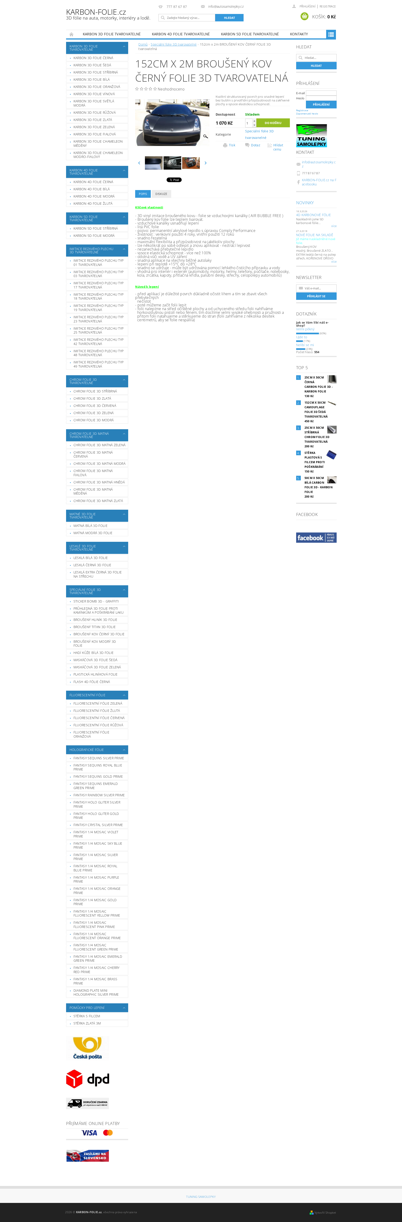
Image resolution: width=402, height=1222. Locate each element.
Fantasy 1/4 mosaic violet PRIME (96, 834)
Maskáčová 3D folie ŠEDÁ (95, 660)
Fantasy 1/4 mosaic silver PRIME (96, 857)
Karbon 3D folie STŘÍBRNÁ (96, 72)
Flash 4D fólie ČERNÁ (92, 682)
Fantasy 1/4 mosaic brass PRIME (95, 981)
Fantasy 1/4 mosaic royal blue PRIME (95, 868)
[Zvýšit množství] (254, 121)
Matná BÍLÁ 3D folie (90, 525)
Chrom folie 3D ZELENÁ (94, 413)
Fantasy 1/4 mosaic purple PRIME (96, 879)
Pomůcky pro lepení (87, 1007)
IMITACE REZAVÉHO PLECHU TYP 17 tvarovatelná (99, 285)
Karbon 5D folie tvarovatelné (250, 34)
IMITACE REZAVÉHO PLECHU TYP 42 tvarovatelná (99, 341)
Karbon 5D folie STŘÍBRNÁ (96, 228)
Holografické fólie (87, 749)
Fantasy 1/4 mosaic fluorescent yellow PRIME (97, 913)
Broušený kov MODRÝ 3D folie (95, 643)
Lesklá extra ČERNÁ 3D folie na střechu (98, 574)
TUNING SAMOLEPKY (201, 1196)
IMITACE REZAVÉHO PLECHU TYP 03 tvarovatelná (99, 274)
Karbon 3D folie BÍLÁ (92, 79)
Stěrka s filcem (87, 1016)
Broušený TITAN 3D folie (95, 627)
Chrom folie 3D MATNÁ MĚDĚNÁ (93, 491)
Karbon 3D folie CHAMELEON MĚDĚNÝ (98, 143)
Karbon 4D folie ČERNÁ (93, 182)
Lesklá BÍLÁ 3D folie (91, 558)
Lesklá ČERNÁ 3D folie (92, 565)
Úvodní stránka (71, 34)
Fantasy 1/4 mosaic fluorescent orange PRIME (97, 936)
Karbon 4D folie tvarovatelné (181, 34)
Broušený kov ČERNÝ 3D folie (99, 634)
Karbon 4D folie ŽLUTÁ (93, 203)
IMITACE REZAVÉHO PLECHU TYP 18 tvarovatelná (99, 296)
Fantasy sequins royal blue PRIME (98, 767)
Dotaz (255, 145)
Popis (143, 194)
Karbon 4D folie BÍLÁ (92, 189)
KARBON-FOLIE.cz (108, 14)
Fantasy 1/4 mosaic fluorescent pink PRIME (94, 924)
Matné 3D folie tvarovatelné (83, 515)
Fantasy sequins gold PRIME (98, 776)
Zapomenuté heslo (307, 113)
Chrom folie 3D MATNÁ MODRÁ (99, 463)
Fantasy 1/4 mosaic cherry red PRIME (97, 969)
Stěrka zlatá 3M (87, 1023)
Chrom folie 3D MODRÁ (94, 420)
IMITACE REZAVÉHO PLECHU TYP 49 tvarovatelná (99, 364)
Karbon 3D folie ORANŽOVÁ (97, 86)
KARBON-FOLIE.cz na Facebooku (319, 182)
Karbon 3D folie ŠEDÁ (92, 65)
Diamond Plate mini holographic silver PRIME (96, 992)
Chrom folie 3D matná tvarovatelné (89, 435)
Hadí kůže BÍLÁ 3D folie (94, 652)
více (334, 226)
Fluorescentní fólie (87, 695)
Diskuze (161, 194)
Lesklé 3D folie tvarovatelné (83, 548)
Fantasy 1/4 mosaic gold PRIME (95, 902)
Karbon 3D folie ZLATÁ (93, 119)
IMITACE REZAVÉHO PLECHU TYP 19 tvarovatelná (99, 307)
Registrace (328, 6)
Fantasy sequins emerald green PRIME (96, 785)
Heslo (300, 98)
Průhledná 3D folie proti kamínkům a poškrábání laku (99, 610)
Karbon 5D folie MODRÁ (94, 235)
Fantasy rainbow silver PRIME (99, 795)
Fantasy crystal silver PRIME (98, 825)
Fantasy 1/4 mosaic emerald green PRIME (98, 958)
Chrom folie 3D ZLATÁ (92, 398)
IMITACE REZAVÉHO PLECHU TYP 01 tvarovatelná (99, 262)
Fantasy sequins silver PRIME (99, 758)
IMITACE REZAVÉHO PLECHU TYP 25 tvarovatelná (99, 330)
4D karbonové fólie (313, 215)
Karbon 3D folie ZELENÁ (94, 127)
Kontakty (299, 34)
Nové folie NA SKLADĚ (314, 235)
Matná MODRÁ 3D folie (93, 533)
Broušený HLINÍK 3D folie (95, 619)
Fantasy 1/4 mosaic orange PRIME (97, 890)
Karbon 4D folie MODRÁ (94, 196)
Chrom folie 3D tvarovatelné (83, 381)
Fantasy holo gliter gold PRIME (96, 815)
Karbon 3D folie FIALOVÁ (95, 134)
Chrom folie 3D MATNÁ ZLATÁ (98, 501)
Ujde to (301, 337)
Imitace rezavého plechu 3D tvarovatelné (91, 250)
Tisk (232, 145)
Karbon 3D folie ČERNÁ (93, 58)
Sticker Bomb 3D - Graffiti (96, 601)
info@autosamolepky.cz (319, 164)
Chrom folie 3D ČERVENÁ (95, 405)
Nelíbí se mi (305, 345)
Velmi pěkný (305, 329)
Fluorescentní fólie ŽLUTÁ (97, 710)
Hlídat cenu (278, 147)
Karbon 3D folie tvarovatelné (112, 34)
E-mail (300, 93)
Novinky (305, 202)
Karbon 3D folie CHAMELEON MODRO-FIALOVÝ (98, 155)
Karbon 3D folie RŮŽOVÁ (95, 112)
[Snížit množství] (254, 125)
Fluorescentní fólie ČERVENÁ (99, 718)
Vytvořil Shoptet (325, 1213)
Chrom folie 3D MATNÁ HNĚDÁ (99, 482)
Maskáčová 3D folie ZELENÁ (97, 667)
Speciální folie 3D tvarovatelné (85, 591)
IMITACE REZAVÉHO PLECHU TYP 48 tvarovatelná (99, 353)
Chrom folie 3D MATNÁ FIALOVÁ (93, 473)
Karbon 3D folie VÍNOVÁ (94, 94)
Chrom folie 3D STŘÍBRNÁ (95, 391)
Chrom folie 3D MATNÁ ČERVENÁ (93, 454)
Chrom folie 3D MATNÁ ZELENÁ (100, 445)
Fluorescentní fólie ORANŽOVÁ (91, 734)
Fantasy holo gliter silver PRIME (97, 804)
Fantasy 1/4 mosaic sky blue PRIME (98, 845)
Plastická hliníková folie (96, 674)
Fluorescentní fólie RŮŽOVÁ (98, 725)
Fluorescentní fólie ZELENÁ (98, 703)
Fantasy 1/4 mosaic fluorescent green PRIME (96, 947)
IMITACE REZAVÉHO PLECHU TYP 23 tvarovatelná (99, 319)
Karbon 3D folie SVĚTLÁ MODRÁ (94, 103)
